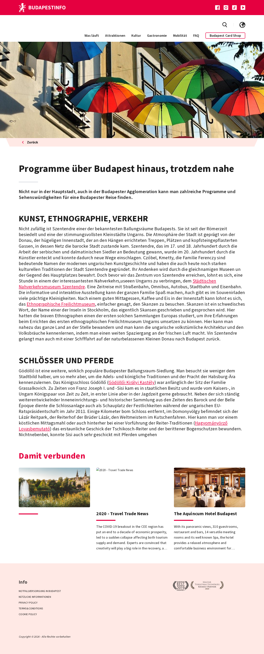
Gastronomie (157, 35)
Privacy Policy (28, 602)
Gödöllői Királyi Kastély (131, 382)
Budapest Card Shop (225, 35)
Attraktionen (115, 35)
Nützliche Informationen (35, 597)
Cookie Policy (28, 614)
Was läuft (91, 35)
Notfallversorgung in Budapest (40, 591)
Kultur (136, 35)
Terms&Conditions (31, 608)
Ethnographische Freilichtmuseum (61, 304)
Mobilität (180, 35)
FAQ (196, 35)
